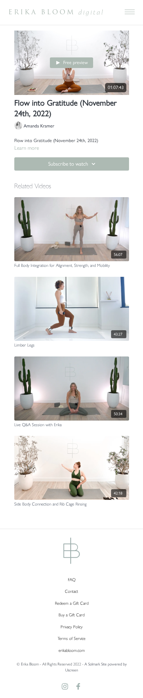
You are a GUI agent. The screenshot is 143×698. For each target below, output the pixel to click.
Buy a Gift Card (71, 614)
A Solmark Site (95, 664)
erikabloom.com (72, 650)
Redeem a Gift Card (71, 603)
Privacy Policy (71, 626)
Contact (71, 591)
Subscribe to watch (68, 164)
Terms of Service (71, 638)
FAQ (71, 579)
